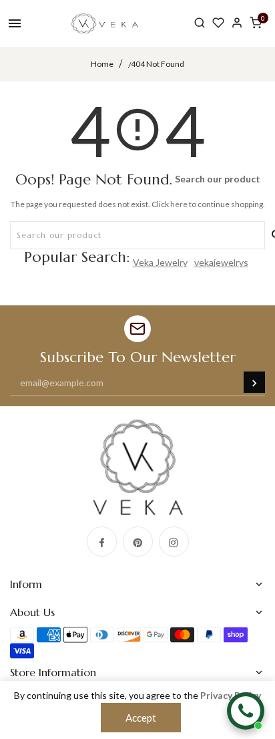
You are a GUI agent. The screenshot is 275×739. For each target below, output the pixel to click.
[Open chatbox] (245, 711)
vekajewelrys (221, 262)
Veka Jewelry (160, 262)
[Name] (254, 382)
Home (102, 64)
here (179, 204)
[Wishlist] (218, 23)
